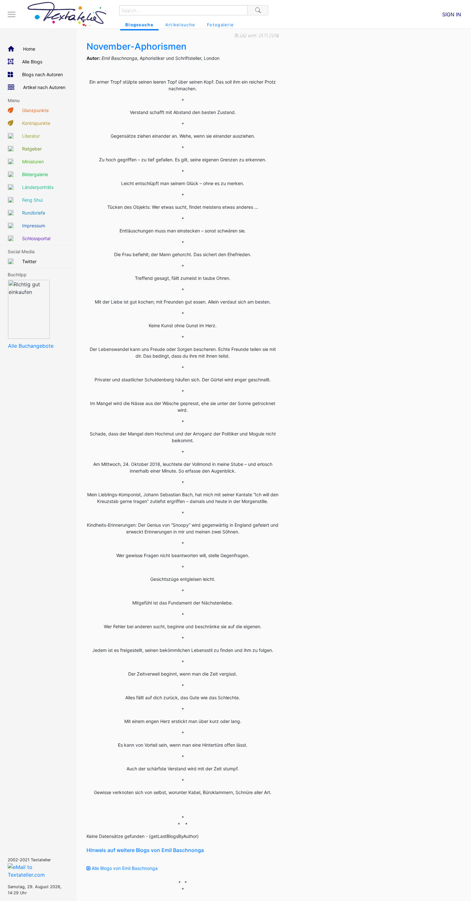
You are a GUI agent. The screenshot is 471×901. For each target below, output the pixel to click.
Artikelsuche (180, 24)
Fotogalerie (220, 24)
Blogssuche (139, 24)
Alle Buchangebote (31, 346)
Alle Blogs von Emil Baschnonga (124, 868)
